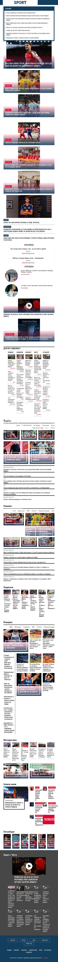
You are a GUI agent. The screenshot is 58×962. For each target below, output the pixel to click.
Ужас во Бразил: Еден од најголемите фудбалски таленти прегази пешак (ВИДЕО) (16, 602)
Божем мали (33, 950)
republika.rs (21, 371)
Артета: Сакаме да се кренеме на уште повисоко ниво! (20, 13)
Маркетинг (45, 940)
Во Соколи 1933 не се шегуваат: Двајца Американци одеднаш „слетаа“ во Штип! (35, 667)
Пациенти (29, 952)
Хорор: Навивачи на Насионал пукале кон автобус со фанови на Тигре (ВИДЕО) (33, 603)
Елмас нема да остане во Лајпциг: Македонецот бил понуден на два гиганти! (26, 840)
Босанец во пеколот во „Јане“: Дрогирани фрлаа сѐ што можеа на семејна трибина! (28, 388)
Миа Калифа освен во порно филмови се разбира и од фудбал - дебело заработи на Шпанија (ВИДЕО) (42, 606)
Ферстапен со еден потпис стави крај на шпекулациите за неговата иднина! (15, 770)
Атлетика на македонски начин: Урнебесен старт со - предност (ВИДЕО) (46, 404)
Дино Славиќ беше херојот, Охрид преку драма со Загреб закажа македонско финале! (39, 528)
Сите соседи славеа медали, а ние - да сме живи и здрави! (28, 249)
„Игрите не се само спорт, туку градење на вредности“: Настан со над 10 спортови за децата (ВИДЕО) (11, 899)
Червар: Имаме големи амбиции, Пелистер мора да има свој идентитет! (11, 538)
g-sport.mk (30, 401)
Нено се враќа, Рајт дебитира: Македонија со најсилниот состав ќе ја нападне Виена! (35, 644)
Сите (18, 425)
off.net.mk (48, 410)
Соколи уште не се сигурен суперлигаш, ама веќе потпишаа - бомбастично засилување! (8, 713)
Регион (34, 511)
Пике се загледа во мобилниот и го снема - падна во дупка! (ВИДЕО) (11, 921)
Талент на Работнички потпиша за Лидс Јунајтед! (21, 223)
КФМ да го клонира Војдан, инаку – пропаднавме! (28, 258)
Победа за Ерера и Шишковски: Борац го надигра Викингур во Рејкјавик (17, 839)
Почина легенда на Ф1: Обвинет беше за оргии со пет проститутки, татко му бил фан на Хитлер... (37, 366)
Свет (52, 511)
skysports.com (12, 404)
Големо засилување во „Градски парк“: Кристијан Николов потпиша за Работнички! (9, 661)
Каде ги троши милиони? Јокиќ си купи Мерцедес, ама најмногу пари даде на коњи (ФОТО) (20, 379)
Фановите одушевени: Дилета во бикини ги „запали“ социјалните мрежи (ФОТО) (25, 602)
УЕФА (52, 428)
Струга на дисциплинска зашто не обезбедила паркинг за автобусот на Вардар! (46, 537)
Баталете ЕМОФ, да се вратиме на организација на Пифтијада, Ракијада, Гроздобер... (37, 271)
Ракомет (16, 950)
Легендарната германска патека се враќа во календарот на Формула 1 (41, 753)
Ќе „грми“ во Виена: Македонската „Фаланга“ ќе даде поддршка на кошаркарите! (48, 667)
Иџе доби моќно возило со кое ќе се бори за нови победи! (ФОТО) (33, 753)
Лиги (52, 425)
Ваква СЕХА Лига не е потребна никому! (28, 363)
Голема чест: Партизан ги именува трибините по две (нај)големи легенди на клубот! (22, 667)
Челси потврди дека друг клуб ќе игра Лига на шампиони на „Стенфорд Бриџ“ (26, 488)
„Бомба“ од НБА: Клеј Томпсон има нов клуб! (18, 30)
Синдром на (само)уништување (29, 398)
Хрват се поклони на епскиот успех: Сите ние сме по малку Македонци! (11, 389)
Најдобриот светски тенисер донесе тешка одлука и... (38, 795)
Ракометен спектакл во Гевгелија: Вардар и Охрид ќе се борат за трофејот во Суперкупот (28, 536)
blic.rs (14, 382)
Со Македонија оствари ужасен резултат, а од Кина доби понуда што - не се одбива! (20, 393)
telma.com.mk (12, 368)
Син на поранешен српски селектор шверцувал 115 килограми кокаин (11, 376)
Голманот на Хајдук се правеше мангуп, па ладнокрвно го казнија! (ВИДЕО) (20, 921)
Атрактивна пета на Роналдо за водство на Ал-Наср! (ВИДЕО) (28, 920)
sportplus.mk (30, 379)
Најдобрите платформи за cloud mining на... (38, 809)
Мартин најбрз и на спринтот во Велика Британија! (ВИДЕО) (7, 753)
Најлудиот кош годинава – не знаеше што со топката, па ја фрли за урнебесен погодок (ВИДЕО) (46, 923)
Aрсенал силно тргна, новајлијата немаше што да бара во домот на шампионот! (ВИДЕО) (28, 64)
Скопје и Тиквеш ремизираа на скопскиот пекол (22, 143)
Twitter (24, 940)
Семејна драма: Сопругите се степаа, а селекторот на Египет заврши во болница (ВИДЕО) (7, 603)
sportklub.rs (39, 414)
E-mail (34, 940)
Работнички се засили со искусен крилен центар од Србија (9, 700)
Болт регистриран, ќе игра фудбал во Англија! (17, 476)
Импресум (29, 943)
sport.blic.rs (48, 396)
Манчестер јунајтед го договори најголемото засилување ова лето (24, 27)
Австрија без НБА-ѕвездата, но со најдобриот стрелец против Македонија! (9, 727)
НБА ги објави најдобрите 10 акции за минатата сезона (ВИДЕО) (37, 897)
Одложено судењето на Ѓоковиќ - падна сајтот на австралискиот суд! (46, 377)
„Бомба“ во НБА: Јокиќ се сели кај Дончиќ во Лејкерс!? (29, 689)
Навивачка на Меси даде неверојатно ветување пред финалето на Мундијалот (51, 602)
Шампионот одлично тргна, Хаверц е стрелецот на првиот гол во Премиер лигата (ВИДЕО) (46, 430)
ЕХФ (28, 511)
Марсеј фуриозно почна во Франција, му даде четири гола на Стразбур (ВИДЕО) (27, 16)
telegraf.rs (22, 385)
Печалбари (47, 950)
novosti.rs (48, 383)
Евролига (26, 627)
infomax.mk (48, 369)
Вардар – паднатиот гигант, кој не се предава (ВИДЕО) (11, 363)
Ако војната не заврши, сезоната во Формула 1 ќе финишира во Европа (50, 753)
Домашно (21, 511)
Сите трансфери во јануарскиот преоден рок (11, 400)
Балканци (37, 425)
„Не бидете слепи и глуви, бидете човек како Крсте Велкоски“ (37, 285)
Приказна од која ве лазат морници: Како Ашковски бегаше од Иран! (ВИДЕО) (26, 879)
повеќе (49, 819)
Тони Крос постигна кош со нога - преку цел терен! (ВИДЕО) (46, 897)
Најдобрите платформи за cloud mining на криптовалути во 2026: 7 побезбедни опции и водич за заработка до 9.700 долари (28, 230)
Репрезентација (38, 428)
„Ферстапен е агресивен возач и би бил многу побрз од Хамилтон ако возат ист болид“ (37, 408)
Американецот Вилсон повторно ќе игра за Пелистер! (9, 675)
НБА (33, 627)
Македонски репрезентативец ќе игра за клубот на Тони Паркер (45, 842)
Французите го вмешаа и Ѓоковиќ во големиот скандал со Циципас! (46, 390)
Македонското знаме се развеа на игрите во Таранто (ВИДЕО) (22, 38)
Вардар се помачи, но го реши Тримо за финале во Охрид (13, 516)
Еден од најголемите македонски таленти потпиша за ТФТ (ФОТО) (8, 688)
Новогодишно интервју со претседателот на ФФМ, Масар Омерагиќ (21, 896)
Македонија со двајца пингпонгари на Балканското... (39, 822)
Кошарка (24, 950)
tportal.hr (13, 394)
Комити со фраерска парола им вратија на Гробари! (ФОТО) (46, 364)
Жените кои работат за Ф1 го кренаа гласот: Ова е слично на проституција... (37, 381)
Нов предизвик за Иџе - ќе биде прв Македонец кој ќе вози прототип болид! (24, 754)
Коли (40, 950)
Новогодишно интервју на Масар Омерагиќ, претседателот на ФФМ (29, 896)
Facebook (12, 940)
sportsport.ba (30, 394)
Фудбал (9, 950)
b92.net (22, 399)
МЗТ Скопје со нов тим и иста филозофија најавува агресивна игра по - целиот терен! (48, 644)
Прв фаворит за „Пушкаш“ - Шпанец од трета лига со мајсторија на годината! (37, 922)
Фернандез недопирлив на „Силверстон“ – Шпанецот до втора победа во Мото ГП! (41, 769)
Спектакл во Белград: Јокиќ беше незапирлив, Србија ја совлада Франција (48, 687)
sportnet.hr (30, 366)
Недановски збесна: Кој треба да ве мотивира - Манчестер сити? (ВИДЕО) (28, 373)
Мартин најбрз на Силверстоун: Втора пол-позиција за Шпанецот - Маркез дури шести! (15, 754)
